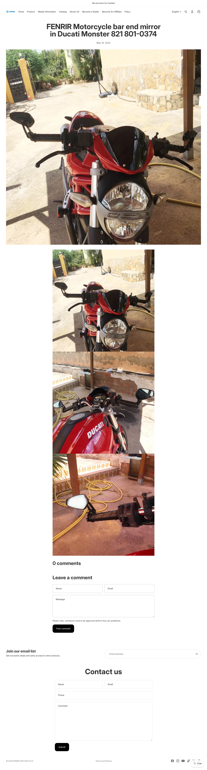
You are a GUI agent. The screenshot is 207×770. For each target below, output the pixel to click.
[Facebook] (172, 761)
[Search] (185, 11)
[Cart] (198, 11)
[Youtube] (183, 761)
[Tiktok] (188, 761)
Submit (61, 747)
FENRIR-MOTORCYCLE (23, 761)
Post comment (63, 628)
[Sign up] (196, 654)
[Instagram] (178, 761)
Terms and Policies (103, 761)
